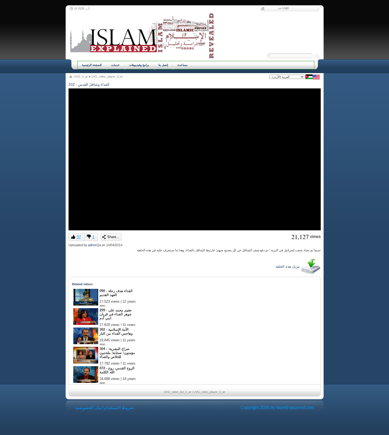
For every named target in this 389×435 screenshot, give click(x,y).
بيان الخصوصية (88, 407)
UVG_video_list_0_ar (177, 391)
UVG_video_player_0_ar (107, 76)
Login (285, 8)
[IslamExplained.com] (142, 35)
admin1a (94, 245)
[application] (195, 159)
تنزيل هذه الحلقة (288, 266)
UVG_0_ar (81, 76)
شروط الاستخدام (119, 407)
